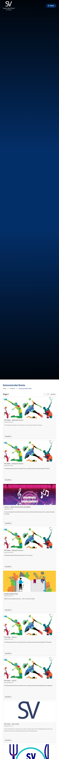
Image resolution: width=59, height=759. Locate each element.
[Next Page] (48, 394)
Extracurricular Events (25, 388)
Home (4, 388)
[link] (44, 394)
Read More (8, 436)
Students (12, 388)
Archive (53, 394)
